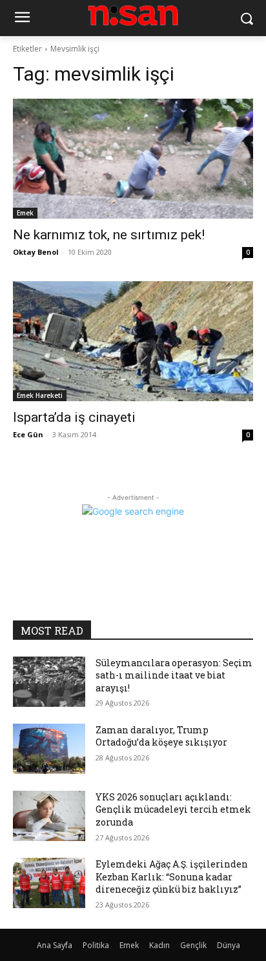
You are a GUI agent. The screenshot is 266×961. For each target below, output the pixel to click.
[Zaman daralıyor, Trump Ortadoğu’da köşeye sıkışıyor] (49, 749)
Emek (25, 212)
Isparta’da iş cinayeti (74, 417)
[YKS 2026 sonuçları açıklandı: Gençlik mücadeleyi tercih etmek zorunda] (49, 816)
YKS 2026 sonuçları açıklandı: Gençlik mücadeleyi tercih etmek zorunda (173, 809)
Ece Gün (28, 434)
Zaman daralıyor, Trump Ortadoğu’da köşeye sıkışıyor (161, 736)
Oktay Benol (36, 252)
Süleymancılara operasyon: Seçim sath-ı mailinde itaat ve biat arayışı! (174, 675)
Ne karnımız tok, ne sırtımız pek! (109, 235)
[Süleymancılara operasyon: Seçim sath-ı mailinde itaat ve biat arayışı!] (49, 682)
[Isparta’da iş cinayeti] (133, 341)
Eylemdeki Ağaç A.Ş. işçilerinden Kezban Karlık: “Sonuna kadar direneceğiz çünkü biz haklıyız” (172, 876)
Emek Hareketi (40, 395)
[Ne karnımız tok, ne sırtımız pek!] (133, 159)
